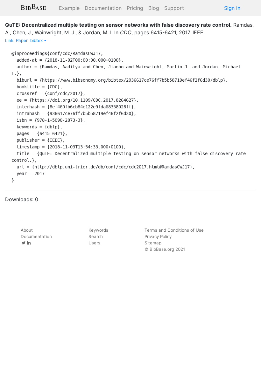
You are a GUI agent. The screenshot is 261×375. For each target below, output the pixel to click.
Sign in (232, 8)
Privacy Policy (158, 236)
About (27, 230)
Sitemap (153, 242)
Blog (153, 8)
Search (95, 236)
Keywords (98, 230)
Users (94, 242)
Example (69, 8)
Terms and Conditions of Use (174, 230)
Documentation (103, 8)
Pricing (135, 8)
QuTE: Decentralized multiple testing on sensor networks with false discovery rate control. (118, 25)
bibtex (37, 40)
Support (174, 8)
